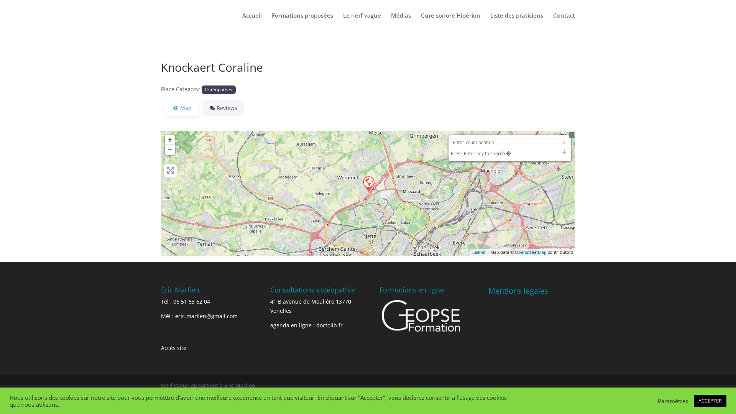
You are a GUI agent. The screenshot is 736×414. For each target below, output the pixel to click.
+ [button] (170, 140)
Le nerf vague (362, 16)
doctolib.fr (329, 325)
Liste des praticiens (516, 16)
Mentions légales (518, 291)
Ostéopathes (218, 89)
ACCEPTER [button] (710, 400)
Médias (401, 16)
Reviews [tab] (227, 108)
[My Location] (508, 153)
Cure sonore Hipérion (450, 16)
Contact (564, 16)
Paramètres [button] (673, 401)
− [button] (170, 150)
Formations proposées (302, 16)
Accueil (252, 16)
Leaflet (479, 252)
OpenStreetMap (531, 252)
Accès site (173, 348)
